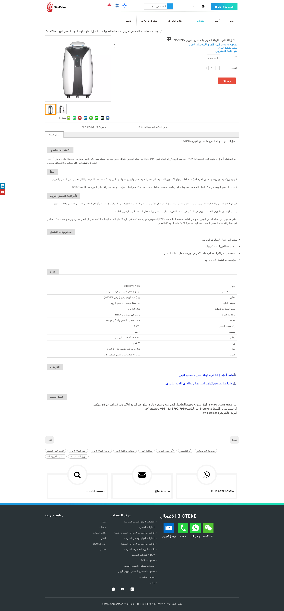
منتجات (102, 527)
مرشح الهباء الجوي (101, 450)
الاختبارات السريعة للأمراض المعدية (138, 543)
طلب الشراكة (99, 532)
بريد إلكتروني (169, 536)
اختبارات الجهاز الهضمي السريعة (139, 538)
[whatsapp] (113, 589)
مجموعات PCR (148, 560)
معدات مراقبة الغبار (125, 450)
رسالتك (227, 81)
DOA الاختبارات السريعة (143, 554)
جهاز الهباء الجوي (78, 450)
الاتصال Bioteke (216, 404)
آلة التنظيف (185, 450)
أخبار (103, 538)
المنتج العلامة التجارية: (157, 127)
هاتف (183, 536)
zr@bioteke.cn (209, 412)
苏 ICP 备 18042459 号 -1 (155, 603)
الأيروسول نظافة (166, 450)
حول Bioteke (99, 543)
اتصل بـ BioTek (225, 6)
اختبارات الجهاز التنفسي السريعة (139, 521)
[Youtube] (109, 5)
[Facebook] (124, 5)
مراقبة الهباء (146, 450)
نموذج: (103, 127)
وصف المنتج (54, 134)
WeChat (208, 536)
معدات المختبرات (147, 576)
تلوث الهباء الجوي (55, 450)
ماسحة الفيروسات (206, 450)
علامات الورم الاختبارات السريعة (139, 549)
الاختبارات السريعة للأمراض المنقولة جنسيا (134, 532)
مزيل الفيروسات (78, 456)
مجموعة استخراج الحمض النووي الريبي (136, 571)
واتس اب (196, 536)
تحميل (103, 549)
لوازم (152, 582)
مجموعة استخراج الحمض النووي (139, 565)
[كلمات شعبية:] (170, 6)
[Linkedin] (117, 5)
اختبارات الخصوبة (147, 527)
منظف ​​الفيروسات (55, 456)
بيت (104, 521)
